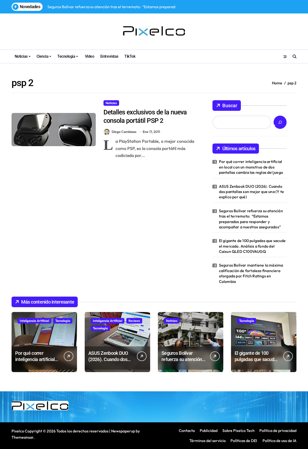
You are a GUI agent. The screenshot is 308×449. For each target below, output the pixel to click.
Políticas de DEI (244, 440)
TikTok (129, 56)
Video (89, 56)
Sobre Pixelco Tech (238, 430)
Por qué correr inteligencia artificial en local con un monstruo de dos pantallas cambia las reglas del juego (251, 167)
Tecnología (66, 56)
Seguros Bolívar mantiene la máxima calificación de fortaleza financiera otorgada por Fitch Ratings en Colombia (251, 273)
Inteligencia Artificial (34, 321)
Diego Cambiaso (124, 132)
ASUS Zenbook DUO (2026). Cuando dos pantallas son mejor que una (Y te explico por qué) (251, 192)
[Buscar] (280, 122)
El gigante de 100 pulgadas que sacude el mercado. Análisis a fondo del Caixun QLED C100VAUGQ (252, 246)
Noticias (21, 56)
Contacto (187, 430)
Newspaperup (123, 431)
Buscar (229, 105)
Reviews (134, 321)
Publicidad (209, 430)
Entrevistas (109, 56)
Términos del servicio (207, 440)
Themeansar (22, 437)
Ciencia (43, 56)
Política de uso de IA (279, 440)
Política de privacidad (277, 430)
